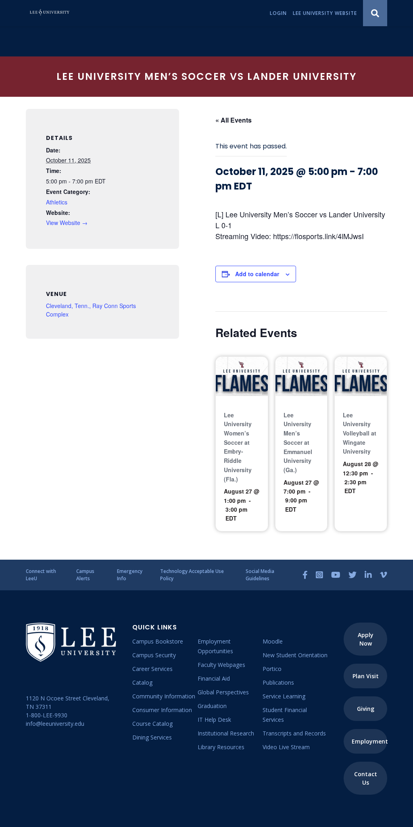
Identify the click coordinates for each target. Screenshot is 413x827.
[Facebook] (305, 575)
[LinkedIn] (368, 575)
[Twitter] (352, 575)
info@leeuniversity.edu (55, 723)
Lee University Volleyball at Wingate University (359, 433)
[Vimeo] (383, 575)
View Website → (67, 223)
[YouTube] (335, 575)
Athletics (56, 202)
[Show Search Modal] (375, 13)
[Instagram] (319, 575)
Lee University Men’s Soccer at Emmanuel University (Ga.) (298, 442)
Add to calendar (257, 274)
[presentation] (242, 376)
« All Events (233, 120)
